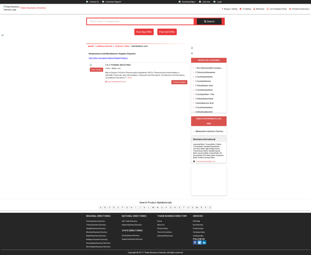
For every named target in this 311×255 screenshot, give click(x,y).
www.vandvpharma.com (116, 81)
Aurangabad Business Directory (98, 243)
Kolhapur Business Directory (97, 239)
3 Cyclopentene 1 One (204, 94)
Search (210, 21)
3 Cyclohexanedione (204, 90)
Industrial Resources (165, 236)
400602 (114, 68)
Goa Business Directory (130, 235)
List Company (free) (278, 9)
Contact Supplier (179, 82)
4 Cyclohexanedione (204, 107)
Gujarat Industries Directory (132, 239)
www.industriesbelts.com (206, 161)
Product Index (198, 228)
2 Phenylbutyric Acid (204, 85)
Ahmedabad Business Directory (98, 247)
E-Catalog (247, 9)
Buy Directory (198, 225)
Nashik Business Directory (96, 236)
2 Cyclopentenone (203, 81)
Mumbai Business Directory (96, 232)
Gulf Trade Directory (129, 221)
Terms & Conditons (164, 232)
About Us (160, 225)
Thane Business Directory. (156, 252)
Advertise (260, 9)
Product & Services (300, 9)
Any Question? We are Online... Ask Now (305, 249)
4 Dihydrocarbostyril (204, 112)
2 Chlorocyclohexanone (205, 72)
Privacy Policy (162, 228)
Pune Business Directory (95, 221)
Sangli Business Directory (96, 228)
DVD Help (196, 221)
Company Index (199, 232)
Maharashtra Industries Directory (209, 131)
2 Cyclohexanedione (204, 77)
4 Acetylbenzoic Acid (204, 103)
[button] (189, 2)
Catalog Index (198, 236)
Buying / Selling (230, 9)
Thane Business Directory (96, 225)
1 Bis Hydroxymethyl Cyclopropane (210, 68)
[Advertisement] (209, 181)
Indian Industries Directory (132, 225)
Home (91, 46)
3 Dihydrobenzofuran (204, 99)
